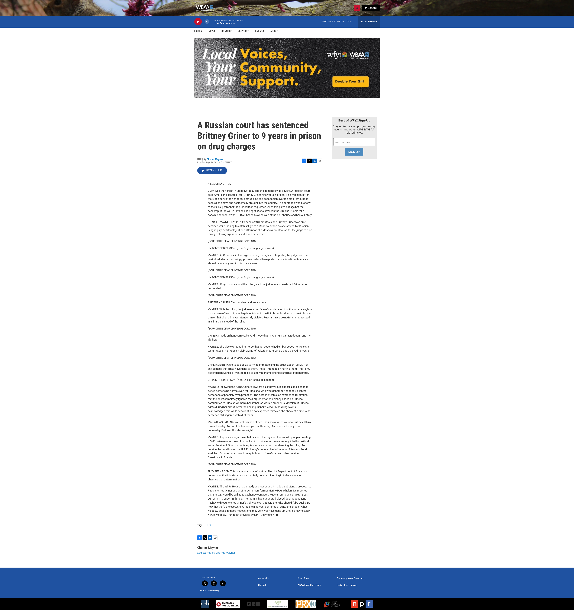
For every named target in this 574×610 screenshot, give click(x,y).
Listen (198, 31)
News (212, 31)
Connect (226, 31)
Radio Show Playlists (347, 585)
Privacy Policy (213, 591)
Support (243, 31)
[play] (198, 21)
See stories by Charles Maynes (216, 552)
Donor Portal (303, 578)
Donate (372, 7)
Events (259, 31)
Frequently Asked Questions (350, 578)
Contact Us (263, 578)
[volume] (207, 21)
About (274, 31)
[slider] (211, 21)
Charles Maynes (215, 159)
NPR (209, 525)
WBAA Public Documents (309, 585)
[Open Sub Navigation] (204, 31)
